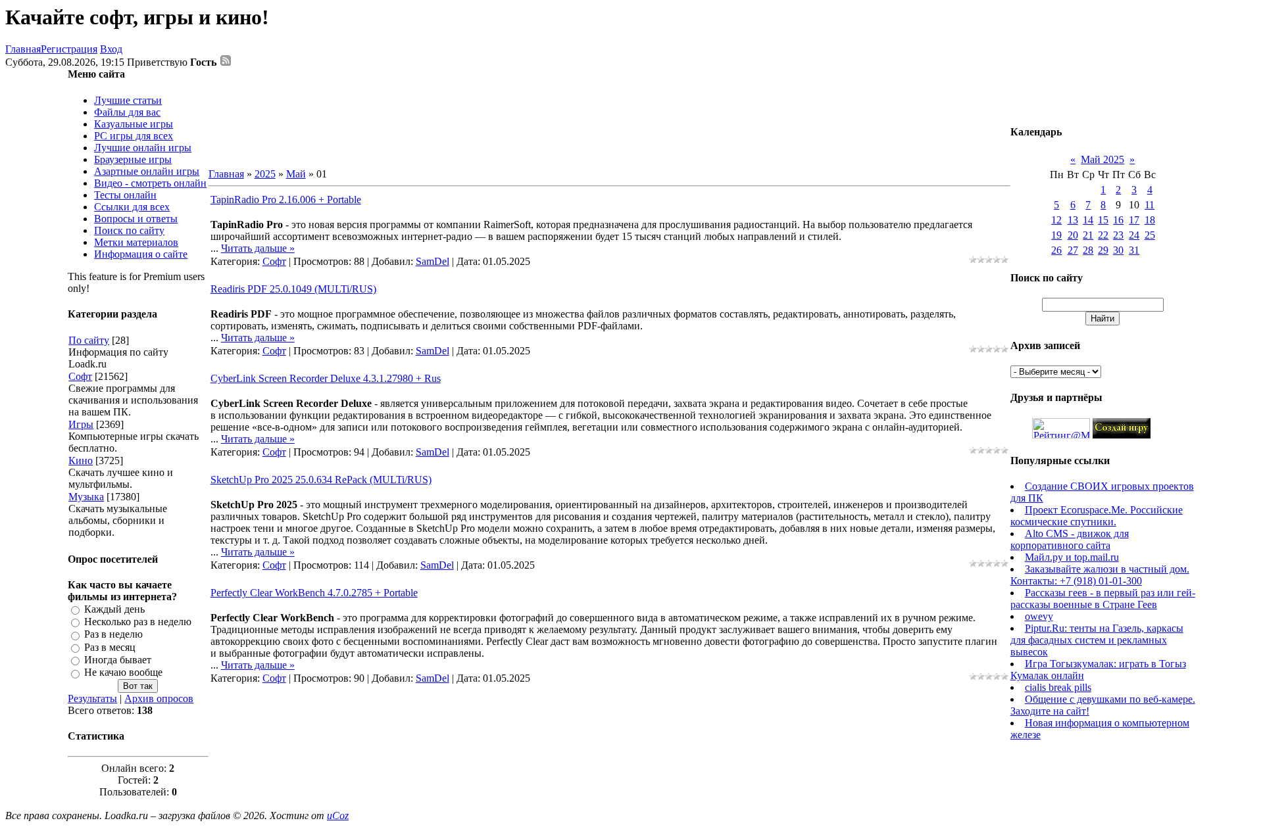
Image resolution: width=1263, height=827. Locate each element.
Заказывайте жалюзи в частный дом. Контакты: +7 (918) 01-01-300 (1099, 574)
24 (1134, 235)
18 (1150, 219)
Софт (80, 376)
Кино (80, 460)
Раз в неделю (113, 634)
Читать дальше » (258, 248)
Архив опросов (158, 698)
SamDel (432, 261)
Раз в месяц (110, 647)
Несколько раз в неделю (137, 621)
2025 (265, 173)
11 (1149, 204)
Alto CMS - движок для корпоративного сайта (1069, 539)
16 (1118, 219)
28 (1088, 250)
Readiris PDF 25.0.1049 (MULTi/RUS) (293, 289)
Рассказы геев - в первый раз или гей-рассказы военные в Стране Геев (1102, 598)
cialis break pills (1058, 687)
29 (1103, 250)
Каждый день (114, 609)
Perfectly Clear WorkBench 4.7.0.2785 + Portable (314, 592)
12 (1056, 219)
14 (1088, 219)
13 (1073, 219)
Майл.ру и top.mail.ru (1072, 557)
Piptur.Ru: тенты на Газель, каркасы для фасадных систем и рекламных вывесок (1096, 640)
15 (1103, 219)
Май (296, 173)
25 (1150, 235)
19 (1056, 235)
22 (1103, 235)
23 (1118, 235)
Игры (80, 424)
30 (1118, 250)
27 (1073, 250)
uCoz (338, 815)
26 (1056, 250)
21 (1088, 235)
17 (1134, 219)
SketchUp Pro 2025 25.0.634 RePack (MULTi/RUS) (321, 479)
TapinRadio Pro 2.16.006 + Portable (285, 199)
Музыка (86, 496)
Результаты (92, 698)
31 (1134, 250)
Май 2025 (1102, 159)
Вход (111, 49)
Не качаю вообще (123, 672)
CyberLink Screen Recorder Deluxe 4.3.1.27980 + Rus (325, 378)
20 (1073, 235)
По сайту (88, 340)
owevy (1039, 616)
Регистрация (69, 49)
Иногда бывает (117, 659)
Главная (23, 49)
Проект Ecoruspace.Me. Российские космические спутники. (1096, 515)
